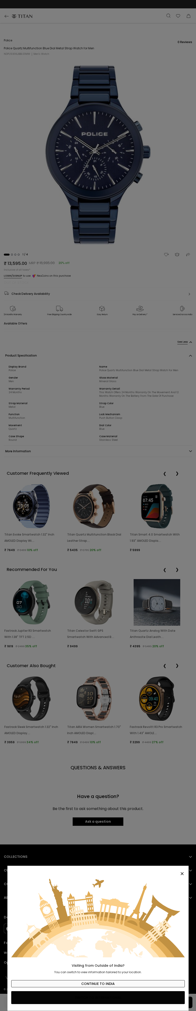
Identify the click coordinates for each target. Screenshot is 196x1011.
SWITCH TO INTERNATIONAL (98, 997)
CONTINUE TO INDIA (98, 983)
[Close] (98, 871)
